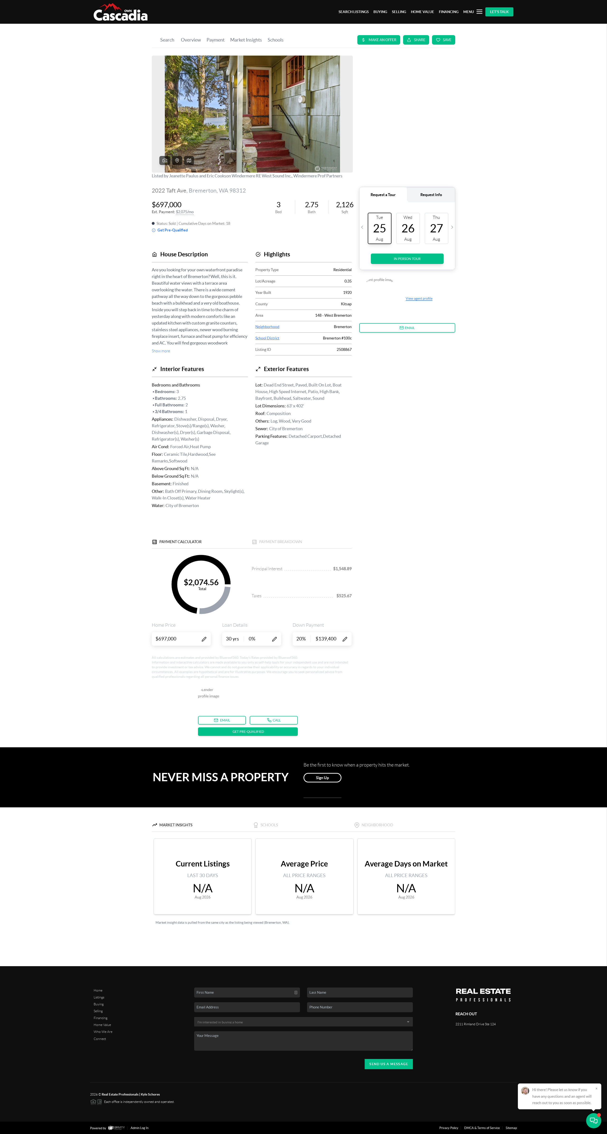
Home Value (102, 1025)
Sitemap (511, 1128)
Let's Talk (499, 12)
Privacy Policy (448, 1128)
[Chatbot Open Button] (593, 1120)
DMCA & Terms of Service (482, 1128)
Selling (98, 1011)
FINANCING (449, 12)
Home (98, 990)
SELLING (399, 12)
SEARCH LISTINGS (354, 12)
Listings (99, 997)
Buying (99, 1004)
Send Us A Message (388, 1064)
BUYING (380, 12)
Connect (100, 1039)
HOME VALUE (422, 12)
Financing (100, 1018)
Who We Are (103, 1032)
